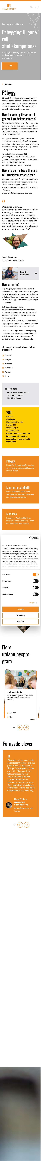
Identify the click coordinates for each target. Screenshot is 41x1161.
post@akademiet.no (20, 392)
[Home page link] (9, 7)
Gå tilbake (8, 84)
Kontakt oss (12, 388)
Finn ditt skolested (14, 398)
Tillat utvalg (20, 615)
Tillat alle (20, 609)
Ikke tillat (20, 622)
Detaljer (32, 603)
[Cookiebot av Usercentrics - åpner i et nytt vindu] (29, 537)
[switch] (36, 581)
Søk (10, 65)
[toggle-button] (37, 7)
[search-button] (31, 7)
